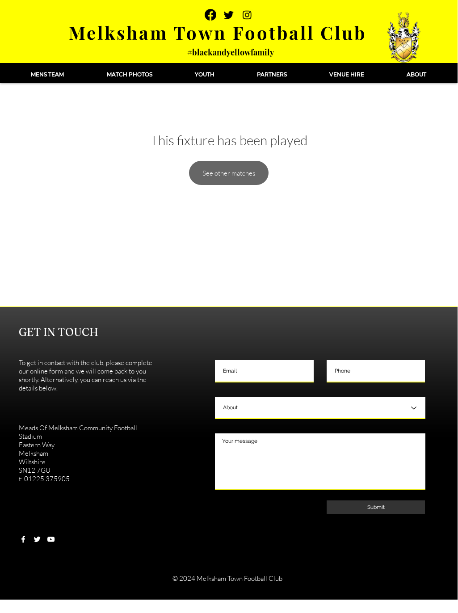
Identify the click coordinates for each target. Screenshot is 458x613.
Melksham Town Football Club (217, 32)
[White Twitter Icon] (37, 539)
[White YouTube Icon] (50, 539)
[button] (47, 74)
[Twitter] (229, 15)
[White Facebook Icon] (23, 539)
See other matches (228, 173)
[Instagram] (247, 15)
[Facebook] (210, 15)
